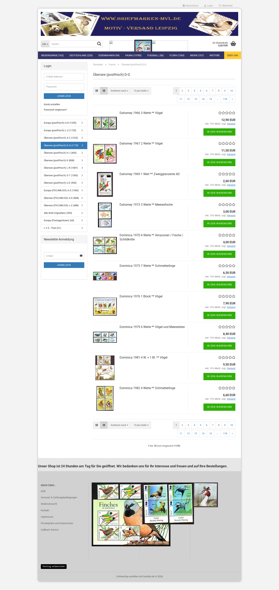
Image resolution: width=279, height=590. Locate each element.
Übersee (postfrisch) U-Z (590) (60, 182)
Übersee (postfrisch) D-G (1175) (61, 145)
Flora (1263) (176, 55)
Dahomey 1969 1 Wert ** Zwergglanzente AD (150, 174)
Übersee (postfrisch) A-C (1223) (61, 137)
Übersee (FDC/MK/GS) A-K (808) (61, 198)
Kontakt (45, 510)
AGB (43, 491)
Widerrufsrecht (49, 503)
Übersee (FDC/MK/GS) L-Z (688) (61, 205)
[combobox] (119, 91)
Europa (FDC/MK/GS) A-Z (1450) (61, 190)
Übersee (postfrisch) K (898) (59, 160)
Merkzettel (226, 5)
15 (210, 99)
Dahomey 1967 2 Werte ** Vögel (141, 143)
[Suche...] (99, 44)
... (217, 99)
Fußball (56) (155, 55)
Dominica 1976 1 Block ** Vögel (141, 296)
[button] (190, 6)
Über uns (232, 55)
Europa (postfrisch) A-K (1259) (60, 122)
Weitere (215, 55)
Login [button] (209, 5)
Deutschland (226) (81, 55)
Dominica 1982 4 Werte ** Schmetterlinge (147, 388)
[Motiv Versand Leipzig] (139, 22)
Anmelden (64, 96)
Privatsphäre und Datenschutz (57, 523)
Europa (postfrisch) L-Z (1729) (60, 130)
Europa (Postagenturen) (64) (59, 220)
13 (195, 99)
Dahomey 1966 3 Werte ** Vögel (141, 113)
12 (188, 99)
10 (231, 90)
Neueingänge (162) (52, 55)
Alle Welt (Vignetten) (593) (58, 213)
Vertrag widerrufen (54, 566)
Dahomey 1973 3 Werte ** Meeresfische (146, 204)
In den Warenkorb (219, 131)
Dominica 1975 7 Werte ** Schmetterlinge (147, 266)
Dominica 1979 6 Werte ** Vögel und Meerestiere (152, 327)
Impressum (47, 516)
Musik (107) (197, 55)
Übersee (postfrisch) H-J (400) (60, 152)
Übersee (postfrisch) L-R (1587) (61, 167)
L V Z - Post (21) (52, 228)
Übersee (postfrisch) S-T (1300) (61, 175)
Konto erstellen (52, 104)
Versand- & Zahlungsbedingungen (59, 497)
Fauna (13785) (133, 55)
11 (181, 99)
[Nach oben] (268, 584)
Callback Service (50, 529)
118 (225, 99)
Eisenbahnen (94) (109, 55)
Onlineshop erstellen (127, 576)
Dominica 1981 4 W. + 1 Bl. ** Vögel (143, 357)
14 (203, 99)
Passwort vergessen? (55, 109)
